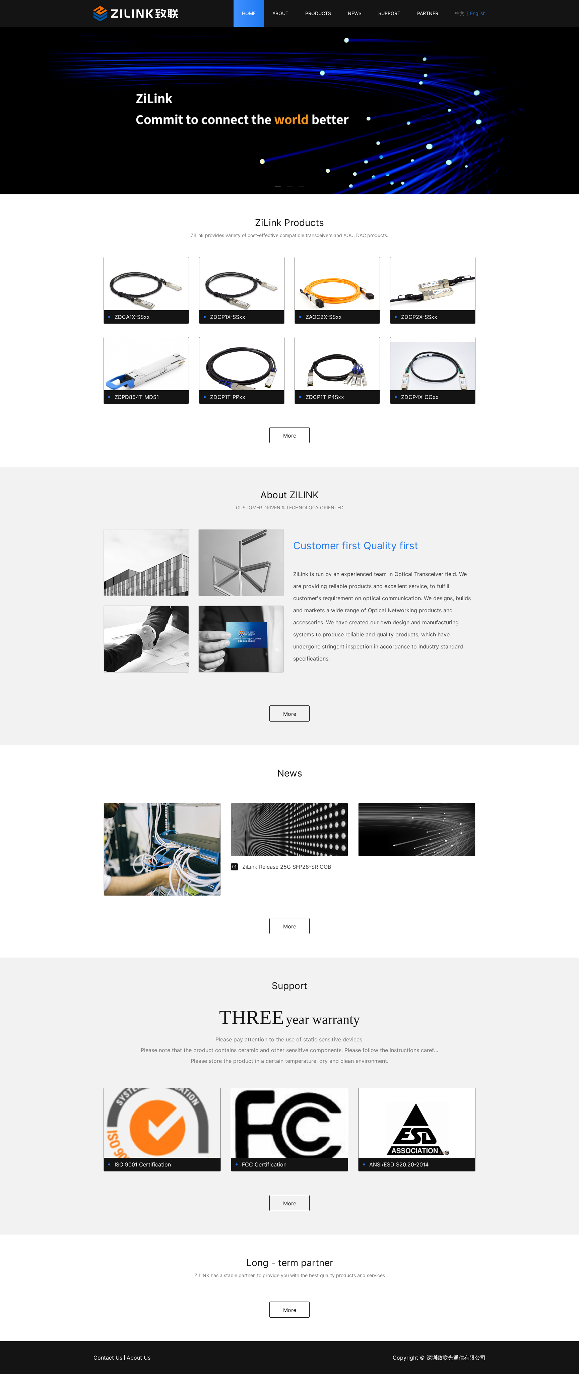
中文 (459, 13)
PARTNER (427, 13)
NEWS (355, 13)
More (289, 435)
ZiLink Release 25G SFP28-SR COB (286, 866)
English (478, 13)
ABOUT (280, 13)
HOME (249, 13)
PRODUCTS (318, 13)
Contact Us (107, 1357)
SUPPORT (389, 13)
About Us (138, 1357)
